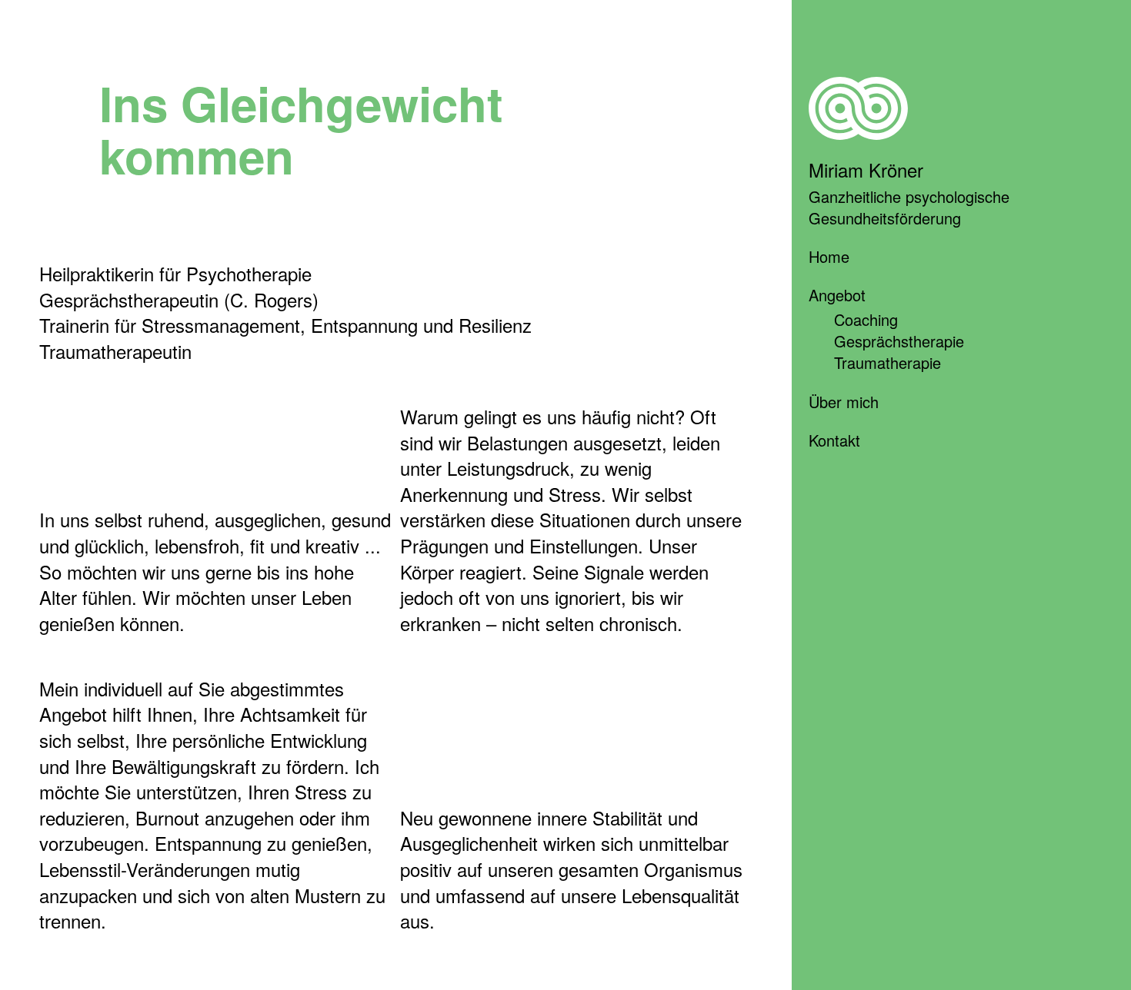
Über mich (844, 401)
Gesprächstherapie (899, 341)
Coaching (866, 319)
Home (829, 256)
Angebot (837, 295)
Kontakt (834, 440)
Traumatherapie (887, 362)
